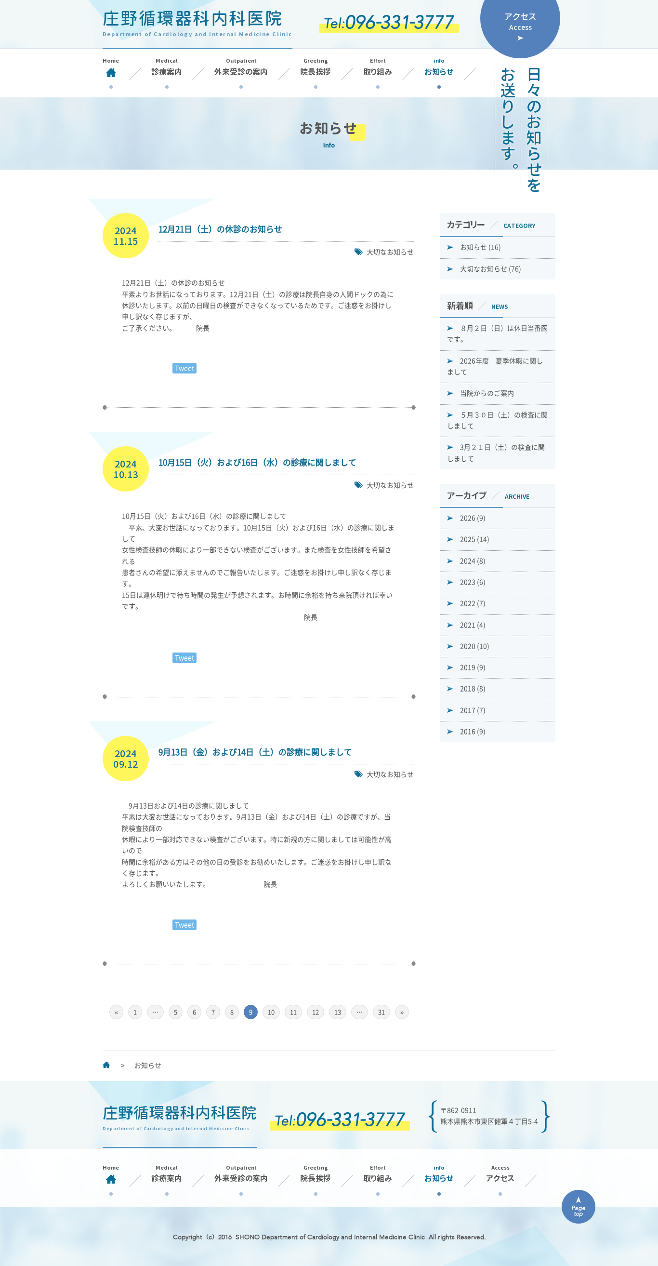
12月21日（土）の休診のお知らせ (220, 229)
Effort (377, 67)
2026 (473, 518)
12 (315, 1012)
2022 (473, 603)
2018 (473, 688)
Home (111, 61)
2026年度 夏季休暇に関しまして (495, 366)
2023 (473, 582)
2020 (474, 646)
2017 (473, 710)
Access (500, 1174)
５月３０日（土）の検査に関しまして (497, 420)
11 (293, 1012)
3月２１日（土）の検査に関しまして (496, 453)
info (439, 67)
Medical (166, 67)
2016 (473, 731)
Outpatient (241, 67)
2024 (473, 561)
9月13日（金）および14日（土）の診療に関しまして (255, 752)
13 (337, 1012)
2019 (473, 667)
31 (381, 1012)
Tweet (184, 368)
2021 (473, 625)
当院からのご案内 (487, 393)
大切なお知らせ (390, 252)
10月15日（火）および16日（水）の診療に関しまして (257, 462)
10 (271, 1012)
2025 (474, 539)
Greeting (315, 67)
